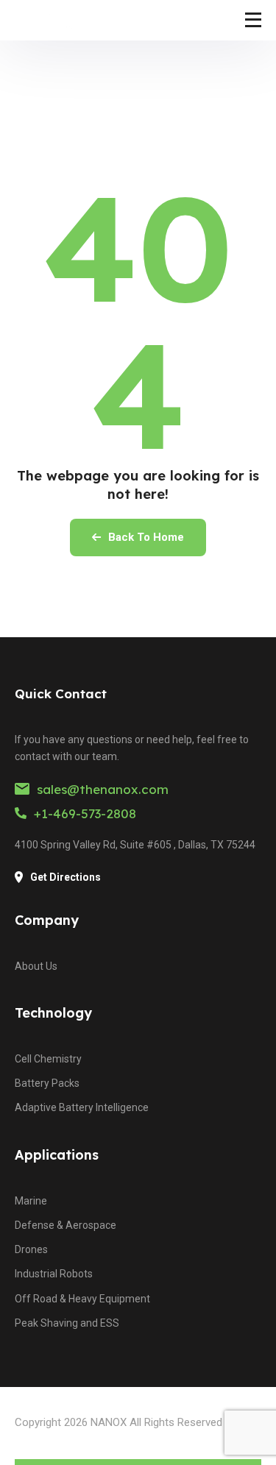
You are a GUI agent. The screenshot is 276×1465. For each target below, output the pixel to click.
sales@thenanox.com (103, 789)
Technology (53, 1012)
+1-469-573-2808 (85, 813)
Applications (57, 1154)
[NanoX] (51, 20)
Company (47, 920)
